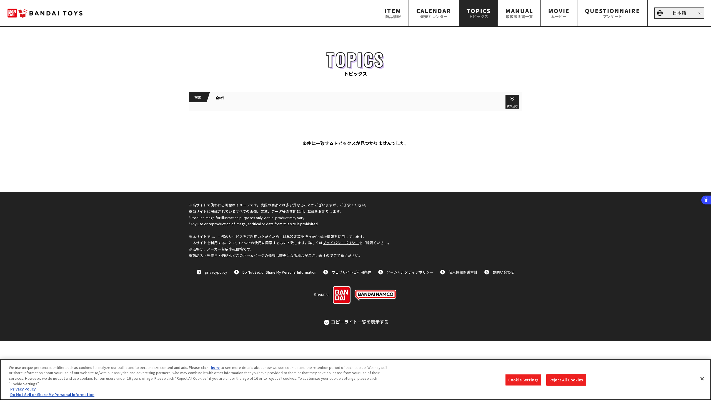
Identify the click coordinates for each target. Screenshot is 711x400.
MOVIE (559, 13)
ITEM (393, 13)
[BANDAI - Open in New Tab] (342, 295)
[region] (355, 379)
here (215, 367)
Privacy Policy (23, 389)
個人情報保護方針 (463, 272)
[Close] (702, 379)
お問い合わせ (503, 272)
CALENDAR (433, 13)
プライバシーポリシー (341, 242)
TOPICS (478, 13)
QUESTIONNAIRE (612, 13)
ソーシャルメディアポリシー (410, 272)
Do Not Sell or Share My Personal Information (279, 272)
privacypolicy (216, 272)
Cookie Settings (523, 379)
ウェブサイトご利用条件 (351, 272)
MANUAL (519, 13)
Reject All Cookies (566, 379)
